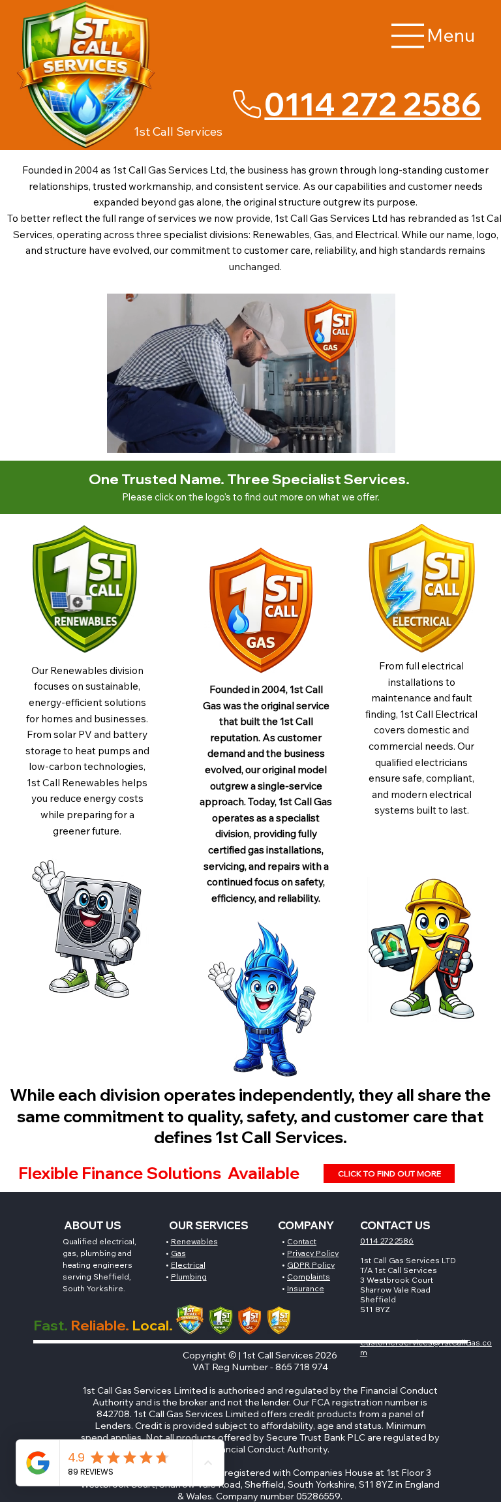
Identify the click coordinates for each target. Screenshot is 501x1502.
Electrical (188, 1265)
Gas (178, 1253)
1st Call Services (178, 131)
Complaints (308, 1276)
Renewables (194, 1241)
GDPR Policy (311, 1265)
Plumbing (189, 1276)
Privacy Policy (313, 1253)
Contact (301, 1241)
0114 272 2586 (372, 103)
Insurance (305, 1288)
